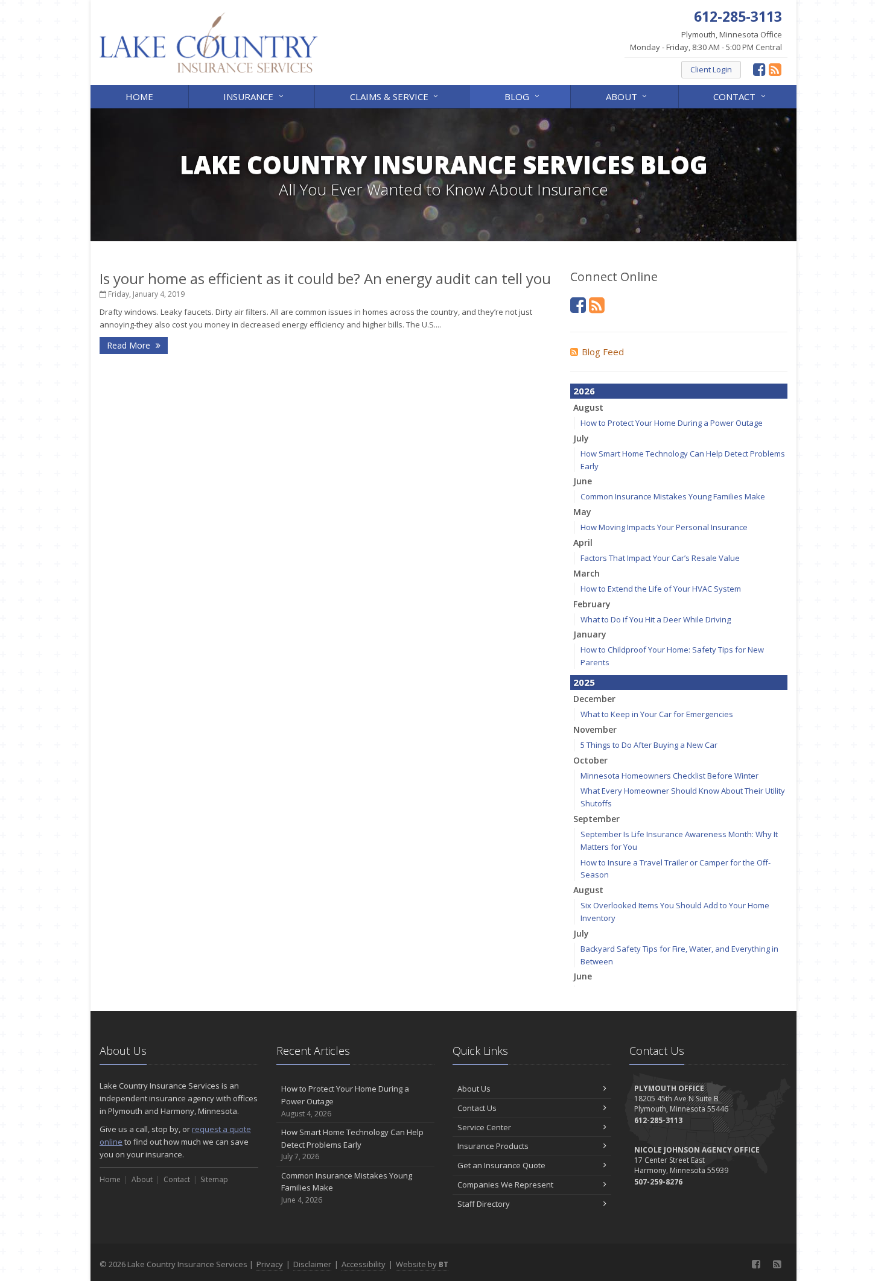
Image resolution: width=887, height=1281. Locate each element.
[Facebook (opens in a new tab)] (759, 69)
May (582, 511)
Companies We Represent (505, 1184)
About (628, 96)
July (581, 438)
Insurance (254, 96)
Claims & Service (395, 96)
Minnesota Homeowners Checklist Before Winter (669, 775)
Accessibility (364, 1264)
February (592, 604)
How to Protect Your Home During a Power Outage (671, 422)
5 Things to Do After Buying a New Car (648, 744)
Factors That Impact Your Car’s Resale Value (660, 557)
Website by (422, 1264)
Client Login (711, 69)
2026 (584, 391)
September (596, 818)
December (594, 698)
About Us (474, 1088)
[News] (775, 69)
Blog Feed (603, 352)
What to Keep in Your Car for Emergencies (656, 714)
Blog (523, 96)
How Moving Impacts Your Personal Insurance (664, 527)
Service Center (484, 1127)
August (588, 407)
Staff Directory (483, 1203)
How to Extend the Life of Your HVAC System (660, 588)
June (582, 481)
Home (139, 96)
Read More (130, 345)
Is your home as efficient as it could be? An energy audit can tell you (325, 278)
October (590, 760)
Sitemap (214, 1179)
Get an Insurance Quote (501, 1165)
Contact (740, 96)
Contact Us (477, 1107)
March (586, 573)
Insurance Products (493, 1145)
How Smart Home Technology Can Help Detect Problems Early (352, 1144)
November (595, 729)
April (583, 542)
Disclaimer (312, 1264)
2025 (584, 682)
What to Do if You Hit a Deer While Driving (655, 619)
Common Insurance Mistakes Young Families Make (672, 496)
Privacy (269, 1264)
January (589, 634)
